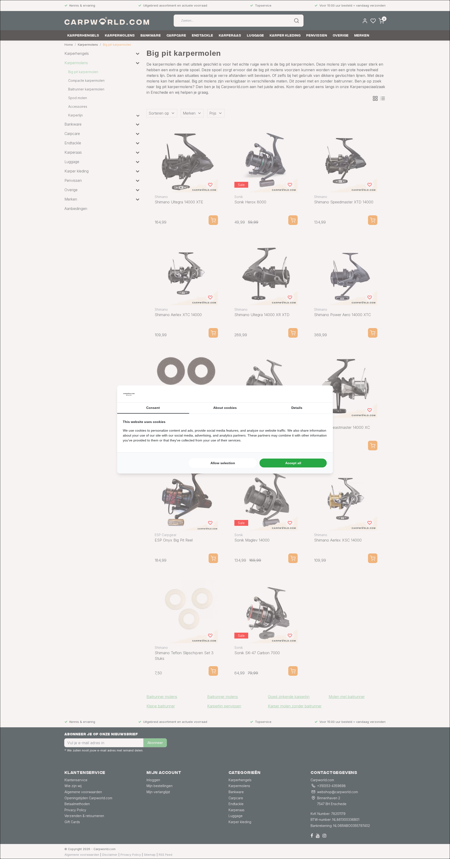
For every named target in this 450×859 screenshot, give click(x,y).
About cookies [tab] (225, 408)
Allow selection (222, 463)
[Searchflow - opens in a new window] (321, 394)
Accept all (293, 463)
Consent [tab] (153, 408)
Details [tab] (296, 408)
